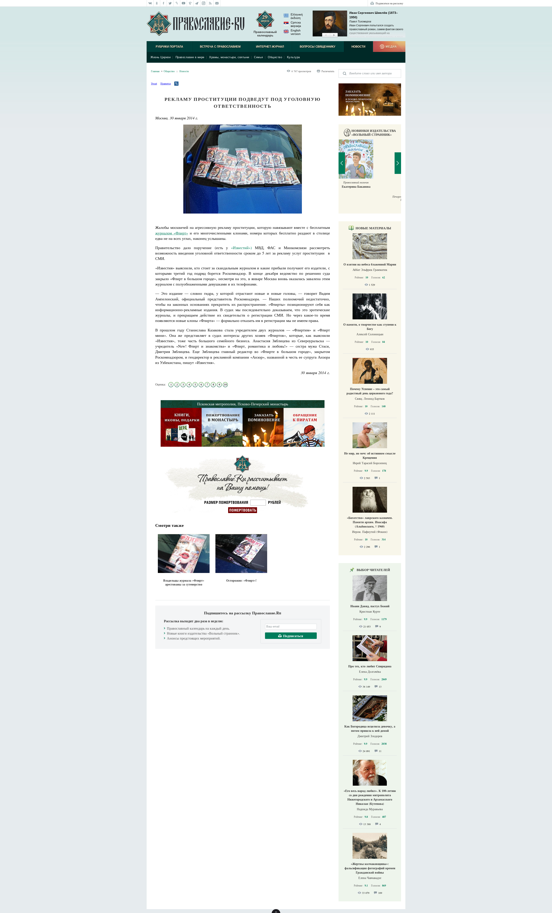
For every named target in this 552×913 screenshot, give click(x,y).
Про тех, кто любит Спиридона (369, 666)
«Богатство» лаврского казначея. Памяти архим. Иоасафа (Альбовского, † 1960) (370, 522)
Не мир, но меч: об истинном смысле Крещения (369, 455)
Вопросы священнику (317, 46)
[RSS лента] (210, 3)
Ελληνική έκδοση (297, 16)
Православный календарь (265, 33)
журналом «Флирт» (171, 233)
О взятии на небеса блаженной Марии (369, 264)
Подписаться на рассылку (389, 3)
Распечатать (327, 71)
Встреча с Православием (220, 46)
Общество (275, 57)
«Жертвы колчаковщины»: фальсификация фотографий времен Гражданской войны (370, 868)
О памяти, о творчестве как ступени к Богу (369, 326)
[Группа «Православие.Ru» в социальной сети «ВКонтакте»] (150, 3)
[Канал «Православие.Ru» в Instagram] (203, 3)
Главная (155, 71)
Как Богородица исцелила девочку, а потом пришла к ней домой (369, 728)
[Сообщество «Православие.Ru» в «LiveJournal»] (177, 3)
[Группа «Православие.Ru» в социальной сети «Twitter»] (170, 3)
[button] (326, 35)
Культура (293, 57)
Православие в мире (190, 57)
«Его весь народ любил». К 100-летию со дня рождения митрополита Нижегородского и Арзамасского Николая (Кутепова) (370, 797)
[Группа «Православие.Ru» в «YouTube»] (183, 3)
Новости (358, 46)
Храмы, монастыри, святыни (229, 57)
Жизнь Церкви (161, 57)
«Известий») (241, 247)
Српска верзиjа (296, 24)
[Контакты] (217, 3)
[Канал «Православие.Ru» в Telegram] (197, 3)
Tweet (154, 83)
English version (296, 32)
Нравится (165, 83)
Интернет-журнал (270, 46)
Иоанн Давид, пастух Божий (369, 606)
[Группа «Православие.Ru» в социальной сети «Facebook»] (163, 3)
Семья (258, 57)
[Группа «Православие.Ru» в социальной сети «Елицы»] (190, 3)
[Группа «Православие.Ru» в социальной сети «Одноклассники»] (157, 3)
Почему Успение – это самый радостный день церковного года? (370, 391)
